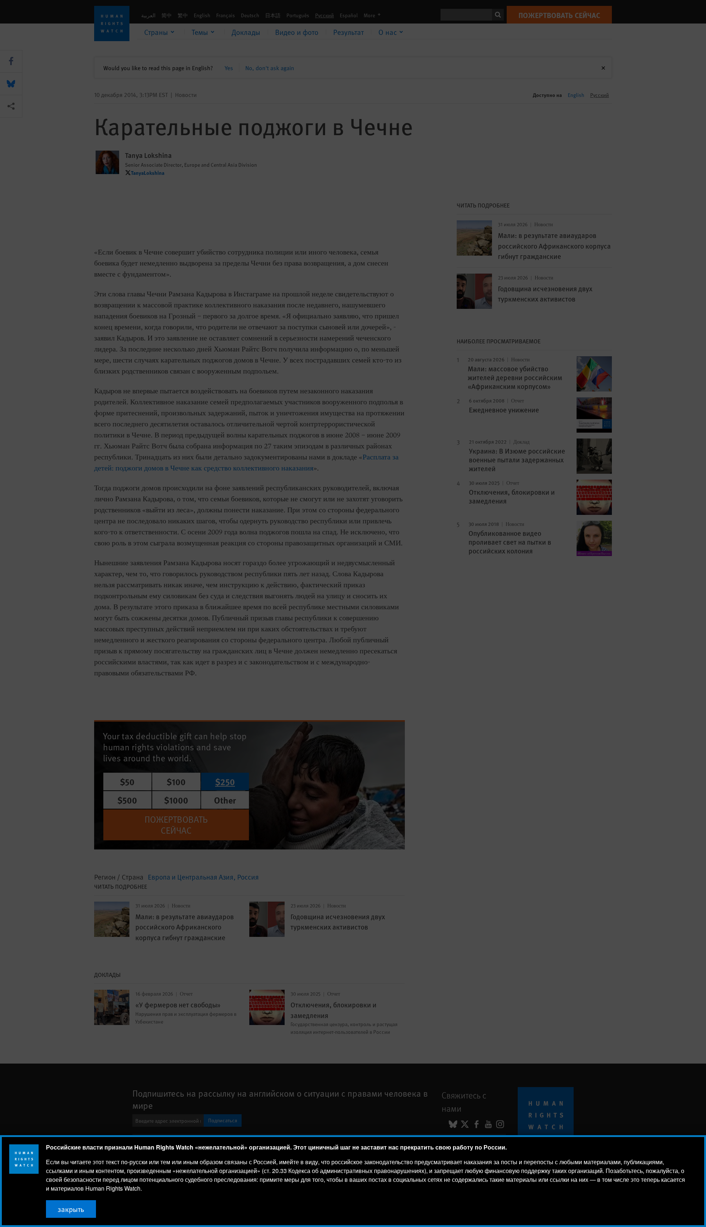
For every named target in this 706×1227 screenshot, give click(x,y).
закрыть (71, 1209)
